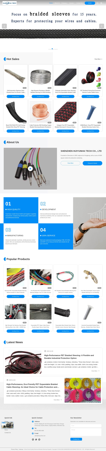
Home (51, 3)
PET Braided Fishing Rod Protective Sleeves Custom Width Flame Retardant (90, 91)
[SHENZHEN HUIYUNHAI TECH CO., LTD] (9, 3)
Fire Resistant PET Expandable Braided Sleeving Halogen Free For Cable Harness (40, 291)
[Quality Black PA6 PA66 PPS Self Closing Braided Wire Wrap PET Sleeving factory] (16, 111)
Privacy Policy (14, 449)
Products (7, 424)
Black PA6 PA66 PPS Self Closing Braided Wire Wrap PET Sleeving (15, 126)
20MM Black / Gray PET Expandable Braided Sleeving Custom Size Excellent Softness (90, 126)
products (64, 3)
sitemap (21, 449)
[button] (49, 48)
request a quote (92, 163)
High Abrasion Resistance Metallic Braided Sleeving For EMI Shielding (40, 91)
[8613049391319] (36, 440)
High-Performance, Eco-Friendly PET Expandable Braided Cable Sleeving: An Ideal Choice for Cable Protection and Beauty (32, 385)
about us (57, 3)
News (6, 430)
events (71, 3)
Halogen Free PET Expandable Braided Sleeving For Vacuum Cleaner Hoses (65, 126)
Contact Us (8, 432)
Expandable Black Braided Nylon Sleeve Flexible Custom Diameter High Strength (65, 326)
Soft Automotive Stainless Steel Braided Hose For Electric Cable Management (16, 91)
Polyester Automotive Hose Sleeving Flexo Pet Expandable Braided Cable (65, 91)
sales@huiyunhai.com (40, 435)
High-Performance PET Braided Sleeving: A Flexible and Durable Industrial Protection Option (69, 356)
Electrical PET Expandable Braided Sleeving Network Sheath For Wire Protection (15, 291)
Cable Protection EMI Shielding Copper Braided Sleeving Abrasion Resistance (40, 126)
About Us (7, 427)
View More (94, 371)
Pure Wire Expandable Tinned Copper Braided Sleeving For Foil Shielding (90, 291)
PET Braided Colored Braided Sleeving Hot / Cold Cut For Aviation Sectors (65, 291)
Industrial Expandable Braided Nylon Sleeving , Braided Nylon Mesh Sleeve (90, 326)
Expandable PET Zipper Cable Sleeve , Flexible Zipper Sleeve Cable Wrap (40, 326)
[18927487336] (39, 440)
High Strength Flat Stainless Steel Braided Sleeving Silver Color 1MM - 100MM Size (15, 326)
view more (98, 59)
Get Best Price (15, 96)
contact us (79, 3)
